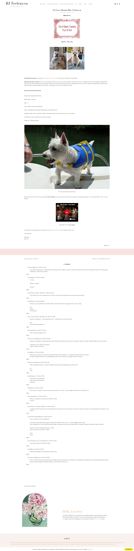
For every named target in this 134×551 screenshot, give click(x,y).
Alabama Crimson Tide (81, 544)
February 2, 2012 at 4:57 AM (50, 440)
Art (76, 3)
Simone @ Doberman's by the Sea (35, 440)
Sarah (29, 449)
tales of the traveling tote (117, 542)
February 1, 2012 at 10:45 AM (37, 301)
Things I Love (61, 542)
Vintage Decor (105, 544)
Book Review (31, 542)
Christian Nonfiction (15, 544)
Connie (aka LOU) (32, 457)
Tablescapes (79, 542)
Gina (29, 388)
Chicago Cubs (91, 544)
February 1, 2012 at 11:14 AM (48, 316)
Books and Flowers (105, 542)
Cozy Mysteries (37, 544)
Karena (29, 301)
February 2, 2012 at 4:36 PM (37, 449)
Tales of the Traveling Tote (66, 3)
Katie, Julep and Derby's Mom (35, 316)
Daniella (30, 376)
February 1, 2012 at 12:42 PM (37, 352)
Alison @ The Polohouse (33, 416)
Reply (27, 274)
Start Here (42, 3)
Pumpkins (73, 544)
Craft (23, 544)
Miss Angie (30, 330)
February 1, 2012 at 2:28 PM (36, 388)
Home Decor (23, 542)
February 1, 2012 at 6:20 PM (48, 406)
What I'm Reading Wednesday (91, 542)
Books (80, 3)
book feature (59, 544)
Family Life (38, 542)
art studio (44, 544)
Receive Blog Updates (52, 3)
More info (90, 549)
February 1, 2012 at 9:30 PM (45, 416)
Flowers (45, 542)
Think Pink (112, 544)
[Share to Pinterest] (109, 245)
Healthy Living (51, 544)
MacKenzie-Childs (71, 542)
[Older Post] (91, 259)
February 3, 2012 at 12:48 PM (43, 457)
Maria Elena (31, 396)
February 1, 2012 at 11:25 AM (43, 338)
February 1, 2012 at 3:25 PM (40, 396)
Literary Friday (14, 542)
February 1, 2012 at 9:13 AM (39, 267)
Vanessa (30, 277)
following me (97, 519)
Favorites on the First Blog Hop (50, 78)
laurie (29, 352)
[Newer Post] (39, 259)
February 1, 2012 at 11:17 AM (39, 330)
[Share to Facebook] (105, 245)
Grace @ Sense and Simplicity (35, 406)
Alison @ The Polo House (55, 230)
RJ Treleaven (17, 3)
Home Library (66, 544)
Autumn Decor (29, 544)
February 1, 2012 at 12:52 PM (42, 362)
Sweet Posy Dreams (32, 338)
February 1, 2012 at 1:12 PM (38, 376)
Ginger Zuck (30, 267)
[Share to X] (107, 245)
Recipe (51, 542)
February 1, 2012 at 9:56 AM (47, 292)
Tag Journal (98, 544)
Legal (85, 3)
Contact (90, 3)
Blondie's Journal (32, 362)
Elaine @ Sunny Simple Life (34, 292)
